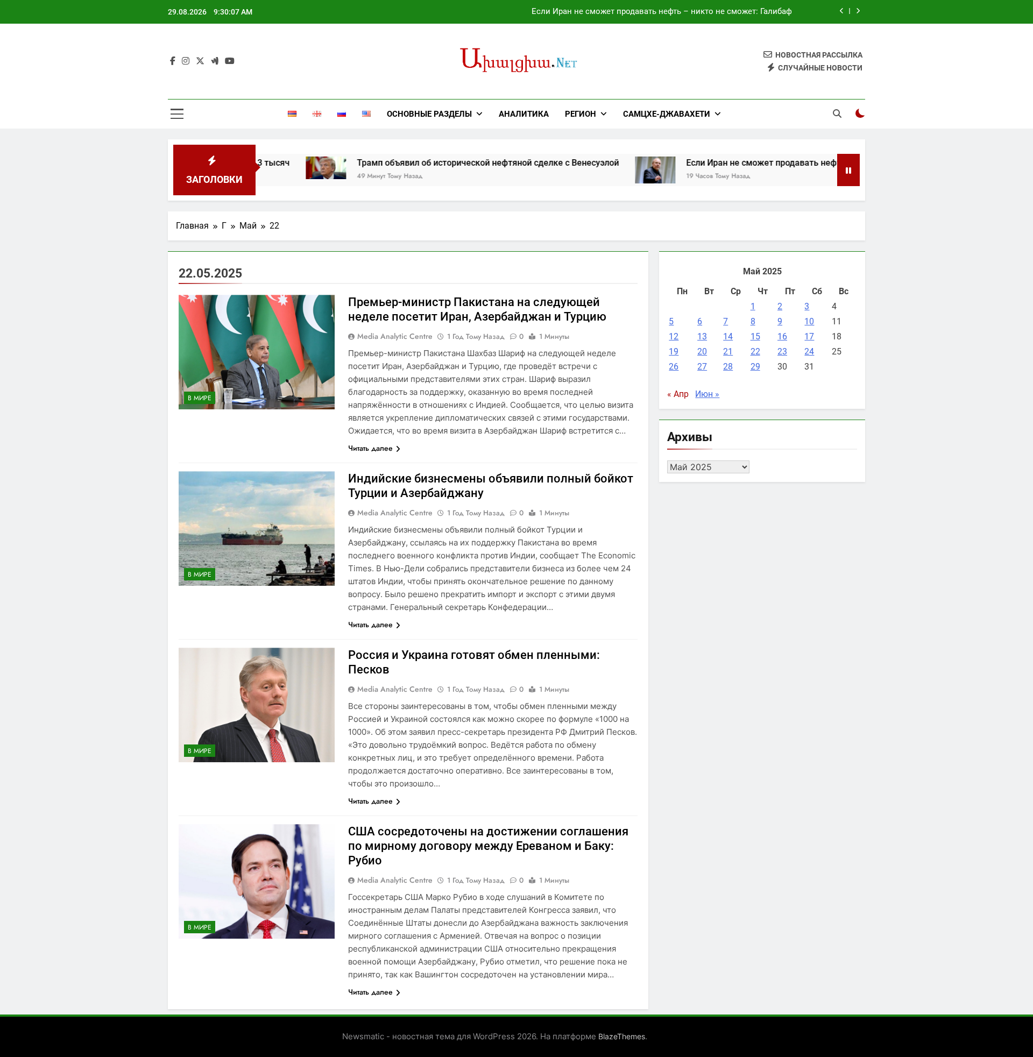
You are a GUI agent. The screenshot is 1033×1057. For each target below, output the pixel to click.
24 (809, 351)
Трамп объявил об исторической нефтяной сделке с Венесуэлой (448, 163)
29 (755, 366)
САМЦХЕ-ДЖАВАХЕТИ (666, 114)
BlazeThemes (621, 1036)
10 (809, 321)
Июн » (707, 394)
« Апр (678, 394)
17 (809, 336)
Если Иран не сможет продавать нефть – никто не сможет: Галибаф (662, 12)
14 (728, 336)
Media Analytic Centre (395, 336)
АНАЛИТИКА (524, 114)
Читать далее (370, 448)
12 (673, 336)
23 (782, 351)
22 (755, 351)
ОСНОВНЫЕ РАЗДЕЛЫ (429, 114)
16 (782, 336)
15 (755, 336)
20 (702, 351)
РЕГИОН (580, 114)
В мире (199, 398)
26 (673, 366)
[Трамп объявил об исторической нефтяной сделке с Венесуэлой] (286, 168)
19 (673, 351)
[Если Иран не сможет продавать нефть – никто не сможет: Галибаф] (615, 170)
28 (728, 366)
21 (728, 351)
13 (702, 336)
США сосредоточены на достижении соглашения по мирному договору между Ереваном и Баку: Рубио (488, 846)
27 (702, 366)
